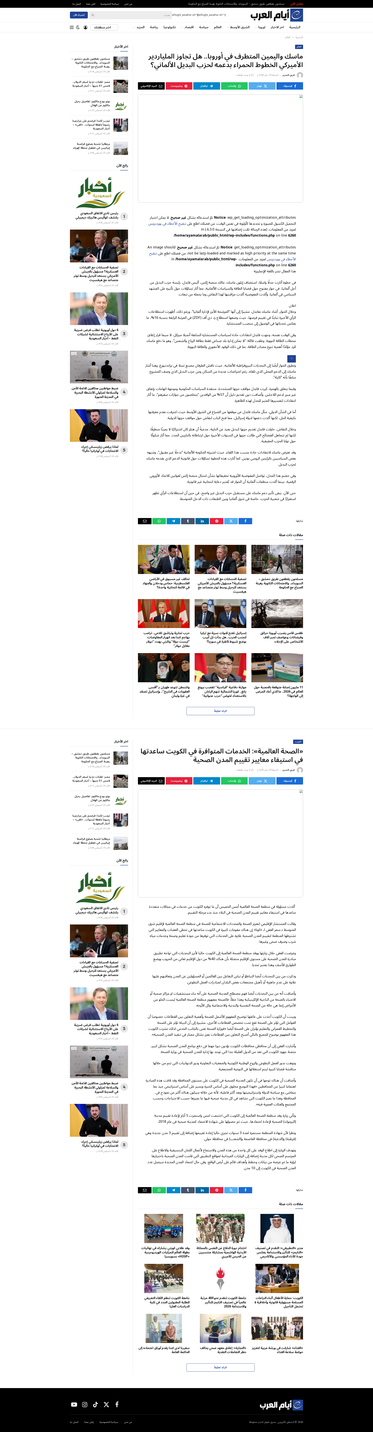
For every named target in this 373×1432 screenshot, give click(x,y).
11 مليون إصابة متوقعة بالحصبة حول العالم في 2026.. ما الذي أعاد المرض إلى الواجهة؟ (278, 691)
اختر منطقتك (103, 27)
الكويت (298, 742)
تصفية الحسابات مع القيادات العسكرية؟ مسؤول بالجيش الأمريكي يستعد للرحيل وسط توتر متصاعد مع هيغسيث (222, 585)
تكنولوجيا (170, 27)
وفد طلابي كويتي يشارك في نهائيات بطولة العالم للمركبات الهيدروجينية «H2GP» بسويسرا (165, 1252)
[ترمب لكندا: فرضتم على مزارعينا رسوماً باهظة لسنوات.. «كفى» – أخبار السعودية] (120, 125)
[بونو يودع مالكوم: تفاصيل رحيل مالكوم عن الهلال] (120, 105)
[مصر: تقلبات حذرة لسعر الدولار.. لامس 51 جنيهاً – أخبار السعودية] (120, 86)
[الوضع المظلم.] (78, 27)
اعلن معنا (90, 4)
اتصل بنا (76, 4)
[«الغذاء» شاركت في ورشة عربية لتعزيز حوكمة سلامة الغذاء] (277, 1328)
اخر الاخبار (277, 27)
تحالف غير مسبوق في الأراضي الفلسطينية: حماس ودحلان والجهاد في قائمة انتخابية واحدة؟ (166, 583)
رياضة (154, 27)
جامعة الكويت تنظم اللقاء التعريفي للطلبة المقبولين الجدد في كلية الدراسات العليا (167, 1302)
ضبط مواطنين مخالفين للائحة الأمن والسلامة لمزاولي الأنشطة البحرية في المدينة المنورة (94, 392)
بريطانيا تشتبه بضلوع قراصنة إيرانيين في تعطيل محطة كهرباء (91, 146)
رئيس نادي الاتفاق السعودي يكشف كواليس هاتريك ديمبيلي (96, 215)
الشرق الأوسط (240, 27)
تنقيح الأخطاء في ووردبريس (167, 223)
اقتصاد (189, 27)
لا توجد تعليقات (243, 75)
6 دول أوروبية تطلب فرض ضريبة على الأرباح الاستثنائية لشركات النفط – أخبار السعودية (96, 334)
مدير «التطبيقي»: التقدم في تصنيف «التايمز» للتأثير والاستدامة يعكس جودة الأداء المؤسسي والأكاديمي (279, 1252)
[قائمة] (72, 27)
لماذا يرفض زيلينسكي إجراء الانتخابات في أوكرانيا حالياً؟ (99, 449)
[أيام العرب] (276, 15)
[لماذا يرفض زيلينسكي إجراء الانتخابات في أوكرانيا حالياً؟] (99, 425)
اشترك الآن (79, 15)
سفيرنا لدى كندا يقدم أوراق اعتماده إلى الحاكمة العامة (164, 1350)
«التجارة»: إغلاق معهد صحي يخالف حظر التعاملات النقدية (223, 1350)
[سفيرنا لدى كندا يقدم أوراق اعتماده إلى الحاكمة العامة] (164, 1328)
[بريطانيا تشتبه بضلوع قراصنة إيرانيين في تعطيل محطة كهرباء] (120, 148)
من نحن (128, 4)
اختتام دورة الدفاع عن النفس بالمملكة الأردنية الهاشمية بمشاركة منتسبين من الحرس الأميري (221, 1252)
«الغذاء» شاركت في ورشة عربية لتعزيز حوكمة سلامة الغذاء (277, 1350)
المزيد (141, 27)
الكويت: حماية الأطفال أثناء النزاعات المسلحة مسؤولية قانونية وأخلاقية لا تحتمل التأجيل (278, 1302)
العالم (217, 27)
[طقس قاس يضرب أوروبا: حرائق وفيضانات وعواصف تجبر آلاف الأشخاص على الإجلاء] (277, 613)
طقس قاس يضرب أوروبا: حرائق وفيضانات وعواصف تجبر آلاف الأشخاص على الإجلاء (281, 637)
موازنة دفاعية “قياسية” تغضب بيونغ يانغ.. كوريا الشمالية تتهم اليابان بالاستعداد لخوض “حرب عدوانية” (222, 691)
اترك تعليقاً (220, 711)
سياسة (203, 27)
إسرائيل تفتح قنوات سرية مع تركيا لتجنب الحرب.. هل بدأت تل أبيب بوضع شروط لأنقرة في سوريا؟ (223, 637)
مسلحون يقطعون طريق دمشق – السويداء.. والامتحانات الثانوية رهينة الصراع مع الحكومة (236, 4)
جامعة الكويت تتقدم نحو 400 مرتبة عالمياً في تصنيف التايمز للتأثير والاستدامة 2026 (223, 1302)
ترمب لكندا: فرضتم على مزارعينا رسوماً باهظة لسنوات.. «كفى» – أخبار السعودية (91, 125)
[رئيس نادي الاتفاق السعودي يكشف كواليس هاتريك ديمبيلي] (99, 192)
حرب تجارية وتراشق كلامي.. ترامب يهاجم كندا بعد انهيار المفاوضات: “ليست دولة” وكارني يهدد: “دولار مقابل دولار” (166, 639)
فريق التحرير (288, 75)
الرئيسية (294, 27)
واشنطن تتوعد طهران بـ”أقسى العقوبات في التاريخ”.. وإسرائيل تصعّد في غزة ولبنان (164, 691)
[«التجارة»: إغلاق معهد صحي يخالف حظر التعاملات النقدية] (220, 1328)
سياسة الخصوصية (109, 4)
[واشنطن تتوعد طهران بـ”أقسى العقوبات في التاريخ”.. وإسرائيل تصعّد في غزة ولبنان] (164, 667)
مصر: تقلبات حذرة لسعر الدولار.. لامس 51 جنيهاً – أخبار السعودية (91, 84)
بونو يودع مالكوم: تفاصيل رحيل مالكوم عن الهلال (92, 103)
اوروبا (261, 27)
